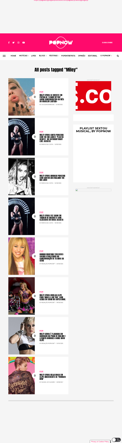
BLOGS (42, 56)
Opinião (81, 56)
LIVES (33, 56)
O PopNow (105, 56)
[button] (116, 440)
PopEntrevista (68, 56)
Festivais (53, 56)
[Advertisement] (61, 16)
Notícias (23, 56)
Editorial (92, 56)
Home (13, 56)
